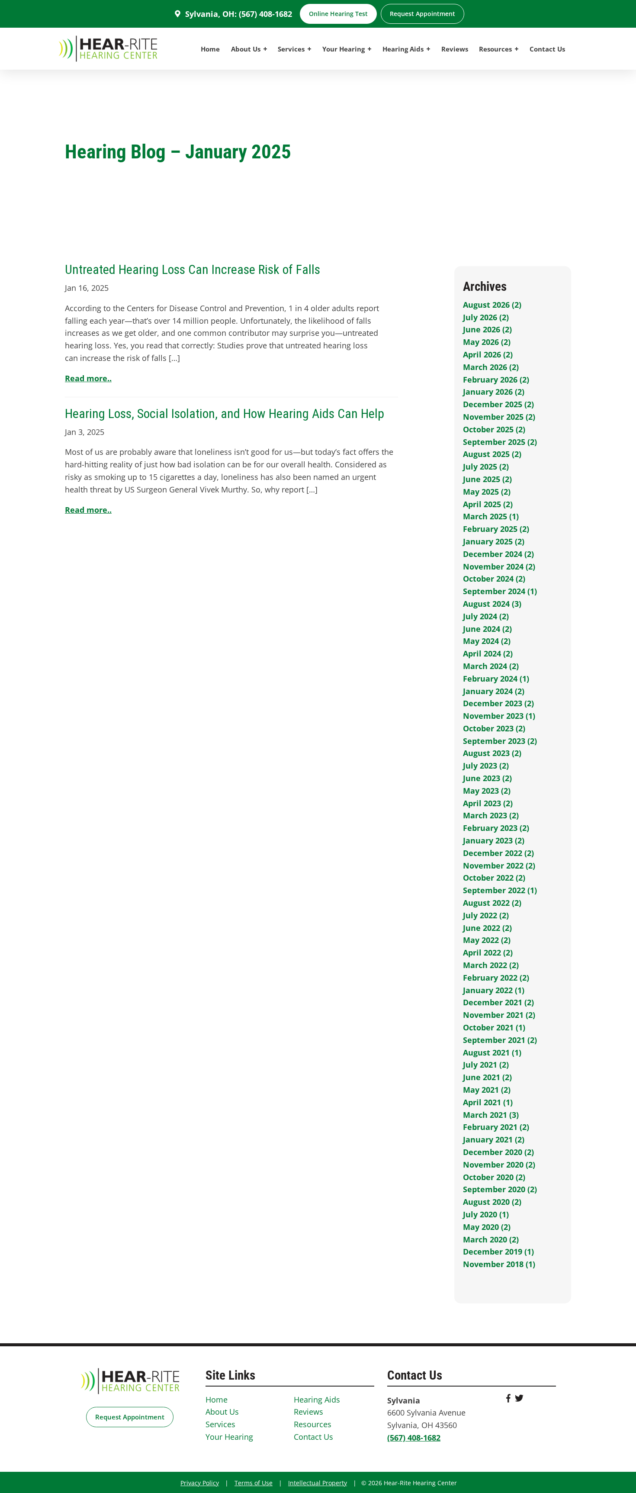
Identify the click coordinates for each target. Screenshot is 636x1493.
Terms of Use (253, 1483)
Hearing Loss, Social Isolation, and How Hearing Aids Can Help (224, 413)
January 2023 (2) (493, 840)
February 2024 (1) (496, 678)
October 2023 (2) (494, 728)
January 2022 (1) (493, 990)
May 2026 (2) (487, 342)
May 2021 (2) (487, 1089)
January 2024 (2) (493, 691)
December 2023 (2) (498, 703)
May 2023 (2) (487, 790)
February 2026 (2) (496, 379)
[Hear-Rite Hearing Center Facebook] (508, 1399)
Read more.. (88, 378)
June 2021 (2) (487, 1077)
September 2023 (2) (500, 741)
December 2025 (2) (498, 404)
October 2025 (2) (494, 429)
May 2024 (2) (487, 641)
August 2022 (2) (492, 903)
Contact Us (547, 49)
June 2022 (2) (487, 928)
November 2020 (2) (499, 1164)
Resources (496, 49)
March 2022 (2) (491, 965)
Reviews (454, 49)
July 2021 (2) (486, 1064)
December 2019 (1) (498, 1251)
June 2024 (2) (487, 629)
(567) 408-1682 (265, 14)
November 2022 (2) (499, 865)
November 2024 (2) (499, 566)
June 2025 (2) (487, 479)
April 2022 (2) (488, 952)
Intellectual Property (317, 1483)
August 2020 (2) (492, 1202)
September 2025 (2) (500, 442)
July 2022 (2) (486, 915)
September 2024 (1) (500, 591)
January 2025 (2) (493, 541)
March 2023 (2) (491, 815)
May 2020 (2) (487, 1227)
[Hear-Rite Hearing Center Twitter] (519, 1399)
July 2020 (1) (486, 1214)
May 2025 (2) (487, 491)
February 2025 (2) (496, 529)
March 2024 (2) (491, 666)
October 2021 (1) (494, 1027)
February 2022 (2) (496, 977)
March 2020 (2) (491, 1239)
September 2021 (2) (500, 1040)
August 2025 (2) (492, 454)
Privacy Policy (199, 1483)
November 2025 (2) (499, 417)
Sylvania (403, 1400)
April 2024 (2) (488, 653)
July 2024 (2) (486, 616)
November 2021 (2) (499, 1015)
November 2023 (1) (499, 716)
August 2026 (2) (492, 304)
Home (210, 49)
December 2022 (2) (498, 853)
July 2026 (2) (486, 317)
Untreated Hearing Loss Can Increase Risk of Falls (192, 269)
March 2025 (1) (491, 516)
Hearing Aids (403, 49)
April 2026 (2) (488, 354)
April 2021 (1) (488, 1102)
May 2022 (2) (487, 940)
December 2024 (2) (498, 554)
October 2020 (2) (494, 1177)
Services (292, 49)
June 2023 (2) (487, 778)
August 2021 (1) (492, 1052)
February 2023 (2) (496, 828)
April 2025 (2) (488, 504)
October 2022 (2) (494, 877)
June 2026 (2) (487, 329)
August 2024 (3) (492, 603)
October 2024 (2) (494, 578)
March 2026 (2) (491, 367)
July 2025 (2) (486, 466)
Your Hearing (344, 49)
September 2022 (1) (500, 890)
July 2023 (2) (486, 765)
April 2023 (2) (488, 803)
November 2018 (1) (499, 1264)
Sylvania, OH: (211, 14)
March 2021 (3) (491, 1115)
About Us (246, 49)
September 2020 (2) (500, 1189)
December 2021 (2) (498, 1002)
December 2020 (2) (498, 1152)
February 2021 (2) (496, 1127)
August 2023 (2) (492, 753)
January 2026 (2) (493, 391)
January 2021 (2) (493, 1139)
